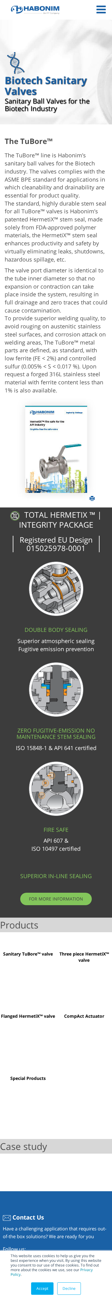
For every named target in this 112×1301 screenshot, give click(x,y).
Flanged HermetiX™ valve (28, 1016)
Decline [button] (69, 1288)
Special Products (28, 1078)
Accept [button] (42, 1288)
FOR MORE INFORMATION (56, 899)
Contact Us (27, 1217)
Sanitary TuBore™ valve (28, 954)
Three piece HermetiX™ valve (84, 957)
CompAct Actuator (84, 1016)
